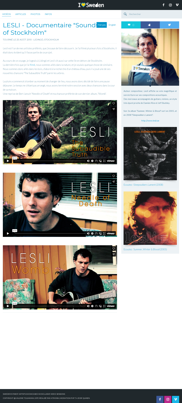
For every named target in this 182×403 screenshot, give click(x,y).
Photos (35, 14)
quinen (86, 398)
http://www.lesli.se (150, 120)
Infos (48, 14)
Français (102, 25)
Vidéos (6, 14)
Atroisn (55, 398)
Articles (20, 14)
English (112, 25)
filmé (32, 64)
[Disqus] (60, 349)
